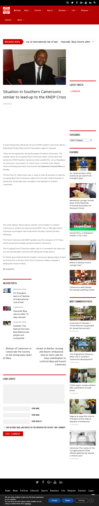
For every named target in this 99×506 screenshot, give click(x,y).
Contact (8, 19)
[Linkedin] (90, 2)
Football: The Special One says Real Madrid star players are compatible (21, 332)
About (20, 19)
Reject (67, 500)
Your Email (36, 414)
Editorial (34, 490)
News (26, 10)
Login (91, 490)
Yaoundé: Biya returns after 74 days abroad (49, 41)
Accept (54, 500)
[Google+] (81, 2)
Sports (50, 10)
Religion (84, 10)
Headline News (19, 322)
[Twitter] (72, 2)
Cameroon (18, 307)
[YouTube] (85, 2)
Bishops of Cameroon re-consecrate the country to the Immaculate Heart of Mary (17, 353)
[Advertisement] (49, 31)
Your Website (37, 421)
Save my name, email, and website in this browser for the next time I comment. (36, 427)
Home (18, 10)
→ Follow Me (75, 91)
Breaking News (20, 289)
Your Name (35, 408)
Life (73, 10)
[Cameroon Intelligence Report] (6, 12)
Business (62, 10)
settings (28, 504)
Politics (38, 10)
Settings (81, 500)
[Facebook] (76, 2)
